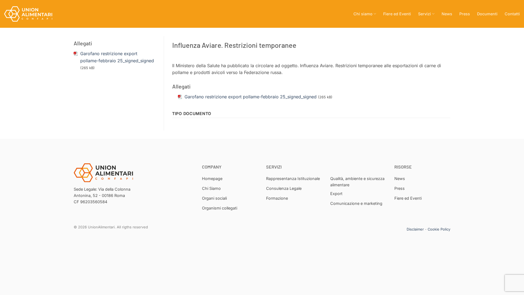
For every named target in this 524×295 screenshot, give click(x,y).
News (447, 13)
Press (464, 13)
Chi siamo (363, 13)
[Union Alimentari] (31, 14)
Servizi (424, 13)
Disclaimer (415, 229)
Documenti (487, 13)
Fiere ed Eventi (397, 13)
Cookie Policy (439, 229)
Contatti (512, 13)
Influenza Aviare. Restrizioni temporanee (234, 45)
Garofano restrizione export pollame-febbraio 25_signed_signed (250, 96)
